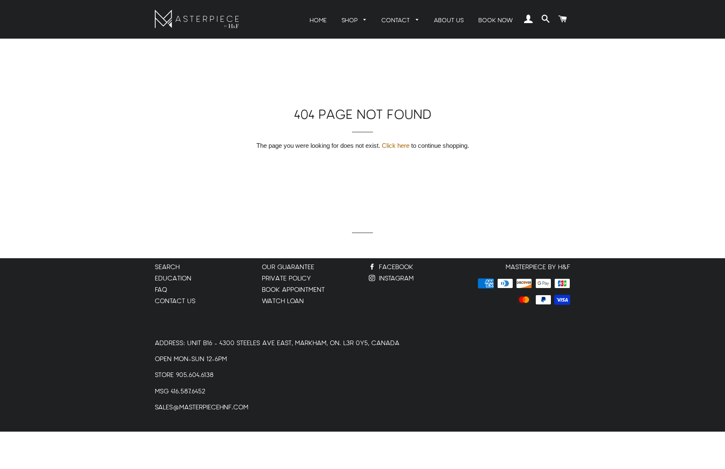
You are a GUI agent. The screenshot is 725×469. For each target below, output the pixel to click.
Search (167, 267)
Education (173, 279)
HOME (318, 20)
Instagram (395, 279)
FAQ (161, 290)
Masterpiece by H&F (538, 267)
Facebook (395, 267)
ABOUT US (449, 20)
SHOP (351, 20)
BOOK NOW (495, 20)
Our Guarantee (288, 267)
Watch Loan (283, 301)
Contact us (175, 301)
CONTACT (396, 20)
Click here (395, 145)
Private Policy (286, 279)
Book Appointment (293, 290)
